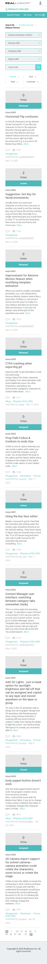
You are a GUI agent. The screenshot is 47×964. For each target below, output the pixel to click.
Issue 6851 (10, 512)
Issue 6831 (10, 678)
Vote (13, 82)
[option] (13, 15)
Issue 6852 (10, 433)
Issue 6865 (10, 112)
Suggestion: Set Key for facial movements (20, 196)
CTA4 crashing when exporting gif (18, 365)
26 (11, 934)
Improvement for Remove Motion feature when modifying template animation (21, 281)
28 (19, 934)
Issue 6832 (10, 589)
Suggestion (12, 153)
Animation (26, 476)
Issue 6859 (10, 359)
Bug (9, 401)
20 (17, 931)
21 (22, 931)
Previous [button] (3, 15)
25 (6, 934)
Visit (31, 77)
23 (30, 931)
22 (26, 931)
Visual (37, 476)
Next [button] (43, 15)
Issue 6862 (10, 190)
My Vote (38, 15)
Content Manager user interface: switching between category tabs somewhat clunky (20, 599)
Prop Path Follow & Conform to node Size (19, 439)
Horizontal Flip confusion (21, 116)
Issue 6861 (10, 271)
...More (25, 144)
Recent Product (13, 15)
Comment (31, 82)
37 (26, 934)
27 (15, 934)
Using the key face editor (21, 516)
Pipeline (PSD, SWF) (23, 401)
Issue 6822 (10, 854)
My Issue (28, 15)
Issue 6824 (10, 776)
